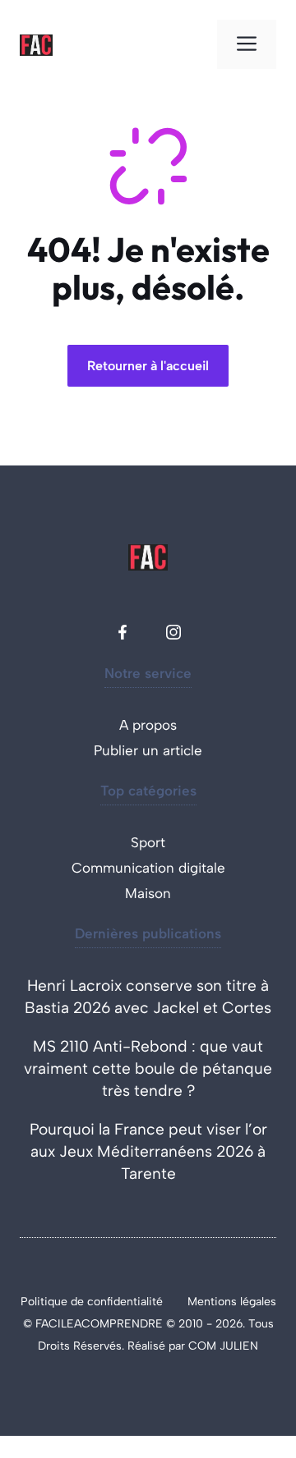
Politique (46, 1302)
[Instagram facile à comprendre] (173, 632)
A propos (148, 725)
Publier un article (148, 750)
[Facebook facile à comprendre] (122, 632)
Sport (148, 842)
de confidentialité (117, 1302)
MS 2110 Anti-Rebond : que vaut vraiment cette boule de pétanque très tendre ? (148, 1068)
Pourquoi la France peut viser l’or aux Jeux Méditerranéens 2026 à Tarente (148, 1151)
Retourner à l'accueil (148, 366)
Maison (148, 893)
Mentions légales (231, 1302)
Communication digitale (148, 868)
